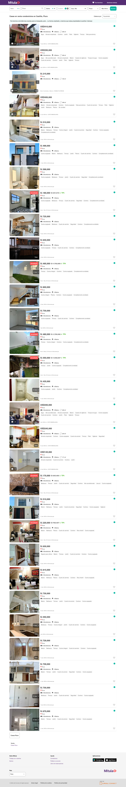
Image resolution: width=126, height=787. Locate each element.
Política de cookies (46, 783)
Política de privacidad (60, 783)
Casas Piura (14, 745)
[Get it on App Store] (111, 760)
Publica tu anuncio (55, 761)
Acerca (11, 761)
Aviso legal (34, 783)
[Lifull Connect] (108, 784)
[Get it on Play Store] (98, 760)
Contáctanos (53, 758)
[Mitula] (14, 2)
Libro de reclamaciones (56, 763)
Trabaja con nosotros (15, 758)
